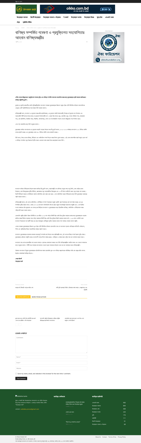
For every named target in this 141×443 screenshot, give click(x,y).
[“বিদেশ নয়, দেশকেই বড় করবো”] (59, 424)
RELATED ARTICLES (23, 297)
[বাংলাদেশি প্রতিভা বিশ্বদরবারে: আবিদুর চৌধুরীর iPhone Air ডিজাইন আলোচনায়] (51, 309)
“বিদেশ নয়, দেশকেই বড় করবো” (73, 422)
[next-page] (20, 324)
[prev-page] (16, 324)
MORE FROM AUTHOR (39, 297)
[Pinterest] (27, 46)
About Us (98, 437)
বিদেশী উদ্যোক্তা (35, 17)
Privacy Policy (122, 437)
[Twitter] (22, 46)
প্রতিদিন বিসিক (27, 22)
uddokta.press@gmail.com (30, 409)
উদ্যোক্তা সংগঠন (76, 17)
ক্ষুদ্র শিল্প (99, 17)
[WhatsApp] (32, 46)
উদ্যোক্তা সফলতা (22, 17)
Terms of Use (112, 437)
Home (17, 28)
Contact (104, 437)
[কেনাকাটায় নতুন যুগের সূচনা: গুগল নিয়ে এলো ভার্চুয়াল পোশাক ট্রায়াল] (76, 309)
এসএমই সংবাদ (109, 17)
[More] (36, 46)
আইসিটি (22, 28)
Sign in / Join (18, 1)
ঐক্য (18, 22)
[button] (123, 17)
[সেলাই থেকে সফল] (59, 414)
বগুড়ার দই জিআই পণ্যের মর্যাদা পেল (24, 287)
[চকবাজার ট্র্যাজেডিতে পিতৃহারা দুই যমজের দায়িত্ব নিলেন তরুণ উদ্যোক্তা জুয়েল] (59, 404)
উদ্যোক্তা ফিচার (89, 17)
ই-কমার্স (66, 17)
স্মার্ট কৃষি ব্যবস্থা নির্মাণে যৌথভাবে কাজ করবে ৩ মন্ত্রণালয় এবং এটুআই (71, 289)
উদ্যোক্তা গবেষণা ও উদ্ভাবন (52, 17)
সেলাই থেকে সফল (70, 412)
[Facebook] (17, 46)
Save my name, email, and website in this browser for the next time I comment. (44, 373)
